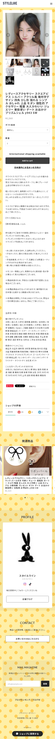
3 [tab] (30, 497)
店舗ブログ (27, 599)
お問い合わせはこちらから (27, 638)
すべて (10, 412)
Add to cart (27, 160)
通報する (32, 386)
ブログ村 (36, 699)
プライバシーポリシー (27, 713)
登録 (45, 683)
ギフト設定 (10, 124)
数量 (7, 138)
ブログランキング (22, 699)
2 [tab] (27, 497)
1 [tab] (25, 497)
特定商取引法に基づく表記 (27, 718)
